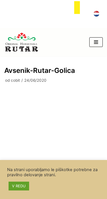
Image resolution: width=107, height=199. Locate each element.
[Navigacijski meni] (96, 42)
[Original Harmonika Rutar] (21, 42)
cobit (15, 80)
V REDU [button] (19, 186)
